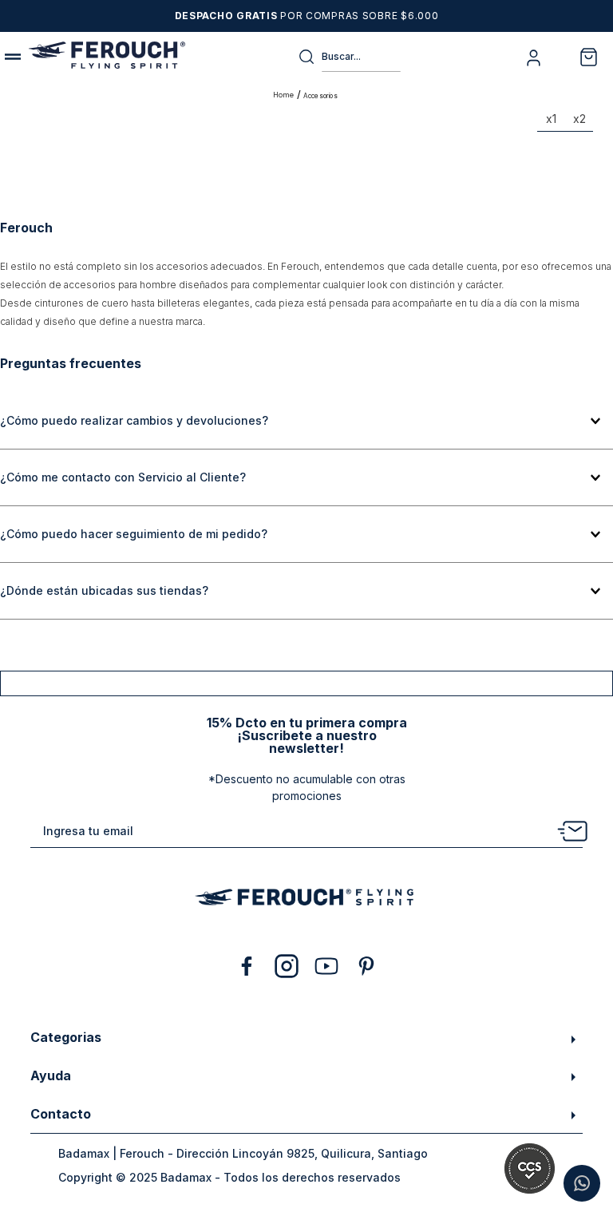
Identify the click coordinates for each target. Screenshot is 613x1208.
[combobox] (349, 57)
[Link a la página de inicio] (285, 95)
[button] (306, 421)
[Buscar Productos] (310, 57)
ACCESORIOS (320, 96)
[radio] (551, 122)
